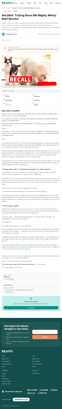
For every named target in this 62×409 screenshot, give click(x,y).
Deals (35, 3)
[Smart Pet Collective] (12, 391)
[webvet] (32, 390)
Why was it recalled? (8, 287)
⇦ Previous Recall (40, 264)
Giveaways (58, 3)
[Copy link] (9, 40)
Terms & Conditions (6, 381)
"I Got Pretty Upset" (9, 292)
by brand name (17, 267)
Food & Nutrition (6, 361)
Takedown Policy (6, 383)
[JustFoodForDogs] (21, 399)
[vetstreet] (31, 393)
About (46, 3)
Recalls (51, 3)
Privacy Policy (5, 378)
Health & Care (5, 358)
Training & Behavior (7, 364)
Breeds (3, 366)
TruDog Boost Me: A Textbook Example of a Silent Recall (19, 290)
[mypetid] (42, 393)
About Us (4, 373)
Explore (15, 3)
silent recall (34, 188)
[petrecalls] (44, 390)
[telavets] (53, 390)
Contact (4, 376)
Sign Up (45, 337)
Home (3, 8)
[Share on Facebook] (6, 40)
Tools (39, 3)
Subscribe (32, 307)
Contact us (36, 373)
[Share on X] (3, 40)
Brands (29, 3)
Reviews (22, 3)
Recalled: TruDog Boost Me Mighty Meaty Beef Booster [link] (26, 8)
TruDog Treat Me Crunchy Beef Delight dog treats (16, 249)
